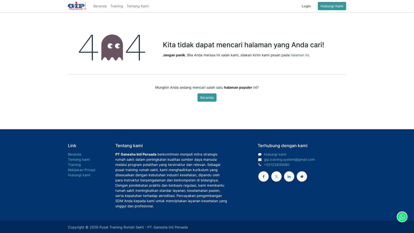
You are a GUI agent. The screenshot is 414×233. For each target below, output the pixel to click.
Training (74, 164)
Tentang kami (79, 159)
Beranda (207, 97)
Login (306, 6)
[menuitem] (100, 6)
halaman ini (300, 55)
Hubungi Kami (332, 6)
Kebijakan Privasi (81, 170)
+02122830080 (276, 164)
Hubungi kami (79, 175)
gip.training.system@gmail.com (289, 159)
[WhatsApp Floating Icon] (402, 216)
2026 (94, 227)
